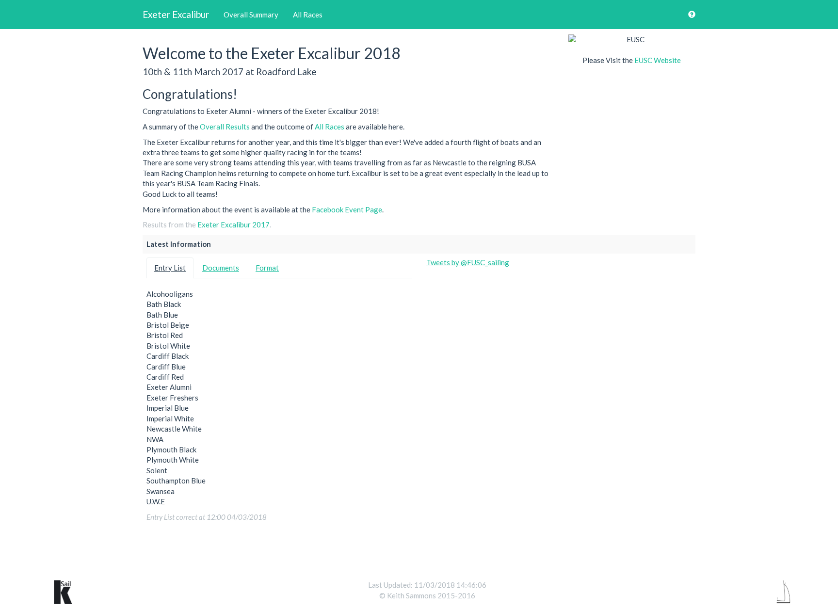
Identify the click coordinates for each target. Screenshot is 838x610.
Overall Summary (251, 14)
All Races (307, 14)
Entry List (170, 267)
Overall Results (225, 126)
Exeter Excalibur (176, 14)
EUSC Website (657, 60)
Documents (220, 267)
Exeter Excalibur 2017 (233, 224)
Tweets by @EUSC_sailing (467, 262)
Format (267, 267)
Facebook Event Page (347, 209)
